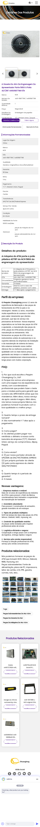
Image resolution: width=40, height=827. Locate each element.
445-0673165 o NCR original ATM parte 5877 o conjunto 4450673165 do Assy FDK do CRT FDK (30, 701)
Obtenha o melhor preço (11, 120)
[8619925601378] (19, 774)
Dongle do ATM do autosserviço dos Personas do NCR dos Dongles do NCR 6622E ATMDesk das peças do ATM (10, 701)
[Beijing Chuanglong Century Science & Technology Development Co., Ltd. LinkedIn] (14, 774)
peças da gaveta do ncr (13, 618)
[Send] (37, 824)
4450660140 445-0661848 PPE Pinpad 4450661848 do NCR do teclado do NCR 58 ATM (10, 736)
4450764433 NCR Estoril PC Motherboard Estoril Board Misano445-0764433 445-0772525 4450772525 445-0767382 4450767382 (29, 666)
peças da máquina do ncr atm (15, 622)
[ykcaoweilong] (29, 774)
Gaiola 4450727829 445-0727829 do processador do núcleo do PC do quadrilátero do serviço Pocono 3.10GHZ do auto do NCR (10, 666)
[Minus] (37, 779)
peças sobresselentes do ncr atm (17, 613)
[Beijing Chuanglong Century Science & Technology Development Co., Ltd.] (9, 3)
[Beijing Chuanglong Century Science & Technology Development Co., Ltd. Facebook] (9, 774)
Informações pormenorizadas (12, 127)
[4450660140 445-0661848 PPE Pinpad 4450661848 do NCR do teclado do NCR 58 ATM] (10, 723)
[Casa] (20, 763)
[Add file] (2, 824)
